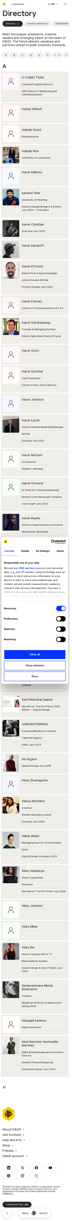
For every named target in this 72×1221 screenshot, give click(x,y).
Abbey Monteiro (33, 801)
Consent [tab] (9, 551)
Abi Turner (29, 1206)
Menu (25, 1213)
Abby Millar (30, 926)
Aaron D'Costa (32, 266)
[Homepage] (34, 1213)
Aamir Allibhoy (32, 172)
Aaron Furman (32, 301)
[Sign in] (65, 4)
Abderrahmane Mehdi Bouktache (37, 987)
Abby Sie (28, 947)
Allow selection (35, 665)
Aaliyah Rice (30, 151)
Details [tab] (25, 551)
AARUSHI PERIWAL (35, 724)
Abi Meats (29, 1143)
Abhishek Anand (33, 1083)
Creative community (37, 23)
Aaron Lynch (31, 420)
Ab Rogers (29, 759)
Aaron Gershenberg (36, 322)
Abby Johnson (32, 905)
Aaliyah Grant (31, 129)
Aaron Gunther (32, 371)
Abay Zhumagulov (35, 780)
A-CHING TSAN (33, 77)
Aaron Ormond (32, 483)
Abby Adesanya (33, 871)
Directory (10, 23)
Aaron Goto (30, 350)
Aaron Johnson (33, 399)
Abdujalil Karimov (34, 1020)
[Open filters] (7, 1213)
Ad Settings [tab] (43, 551)
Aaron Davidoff (33, 245)
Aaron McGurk (32, 455)
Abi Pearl (28, 1171)
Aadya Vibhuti (32, 109)
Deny (35, 676)
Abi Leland (29, 1105)
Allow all (35, 654)
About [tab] (60, 551)
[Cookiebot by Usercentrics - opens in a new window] (51, 542)
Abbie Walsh (31, 836)
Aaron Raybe (31, 518)
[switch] (61, 618)
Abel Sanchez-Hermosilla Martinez (40, 1043)
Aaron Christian (33, 224)
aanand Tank (31, 193)
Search (43, 1213)
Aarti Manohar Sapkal (37, 699)
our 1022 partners (25, 568)
